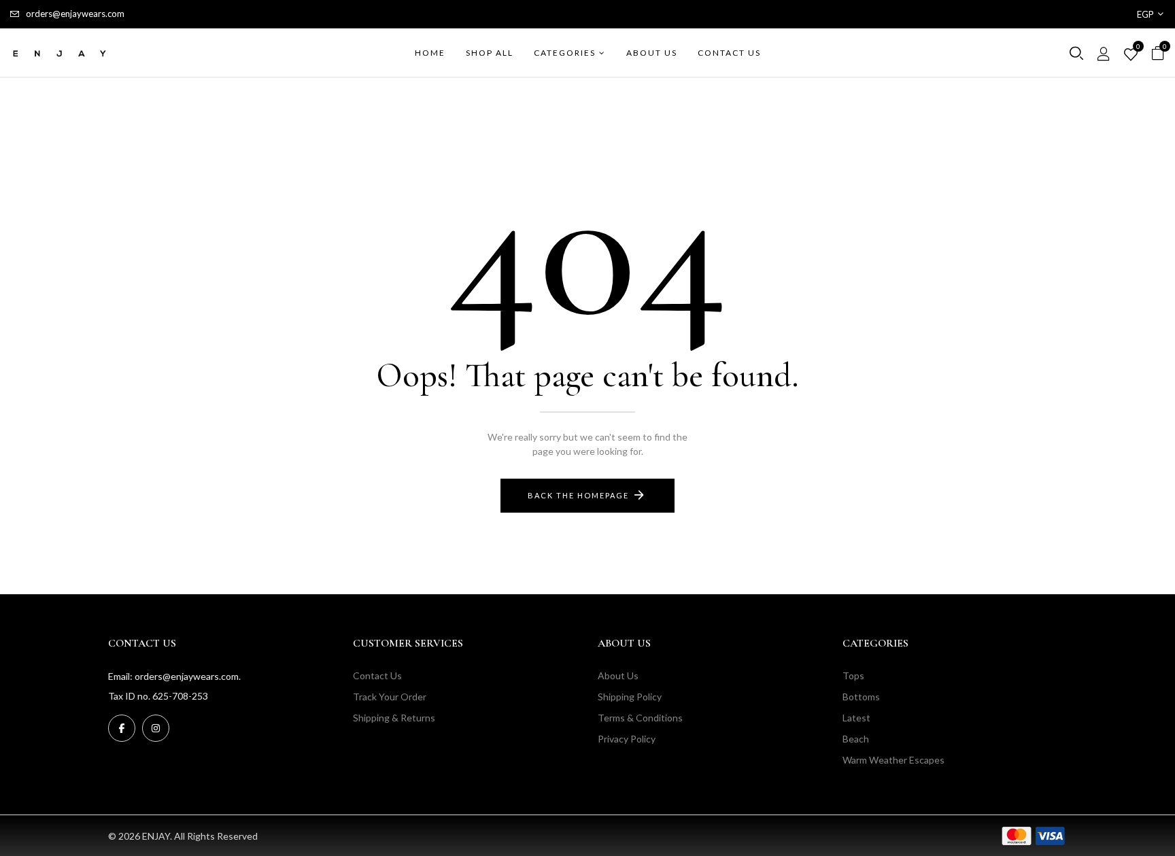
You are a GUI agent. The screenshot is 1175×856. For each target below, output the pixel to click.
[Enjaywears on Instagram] (155, 728)
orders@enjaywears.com (75, 13)
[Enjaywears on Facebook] (121, 728)
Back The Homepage (578, 495)
